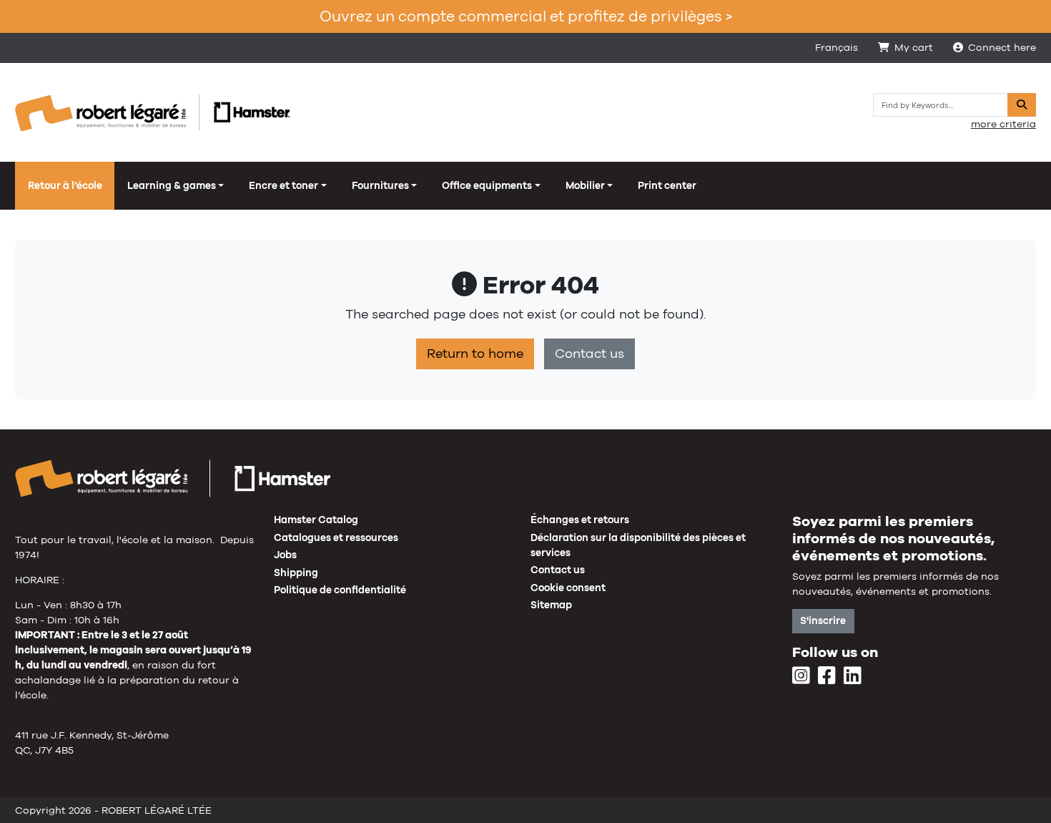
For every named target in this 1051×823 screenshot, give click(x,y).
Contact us (589, 353)
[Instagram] (801, 676)
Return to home (475, 353)
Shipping (296, 572)
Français (836, 47)
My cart (913, 47)
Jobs (285, 554)
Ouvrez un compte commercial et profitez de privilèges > (526, 16)
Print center (667, 185)
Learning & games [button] (171, 185)
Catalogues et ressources (336, 537)
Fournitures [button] (380, 185)
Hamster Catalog (316, 519)
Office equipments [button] (487, 185)
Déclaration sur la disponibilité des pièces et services (638, 545)
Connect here (1002, 47)
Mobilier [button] (585, 185)
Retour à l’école (65, 185)
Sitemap (551, 604)
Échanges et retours (580, 519)
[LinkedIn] (853, 676)
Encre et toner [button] (283, 185)
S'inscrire (823, 620)
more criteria (1003, 124)
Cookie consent (568, 587)
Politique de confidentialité (340, 589)
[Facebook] (827, 676)
